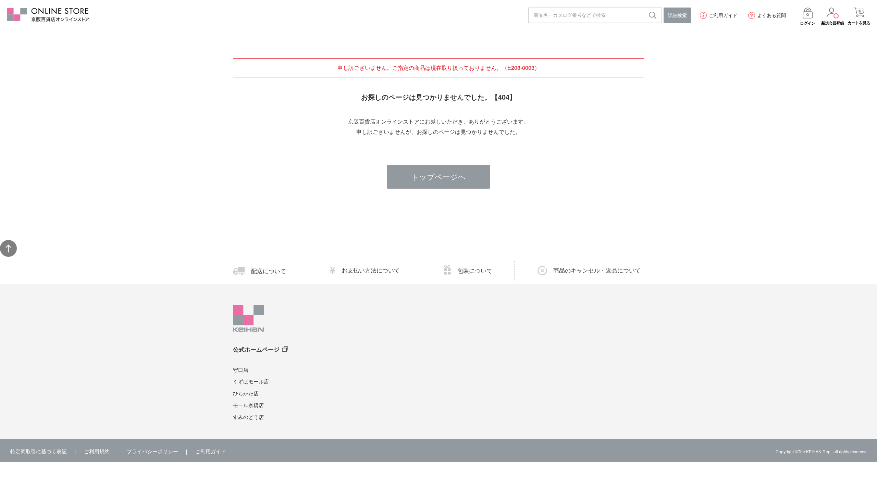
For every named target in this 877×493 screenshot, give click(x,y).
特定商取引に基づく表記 (38, 451)
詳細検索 (677, 15)
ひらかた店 (246, 393)
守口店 (240, 369)
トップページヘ (438, 176)
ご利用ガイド (723, 15)
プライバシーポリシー (152, 451)
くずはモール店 (251, 381)
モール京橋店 (248, 404)
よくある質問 (771, 15)
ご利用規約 (97, 451)
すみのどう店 (248, 416)
